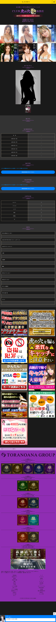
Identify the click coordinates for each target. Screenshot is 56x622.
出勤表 (14, 578)
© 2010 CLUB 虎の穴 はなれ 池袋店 (28, 598)
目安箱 (41, 589)
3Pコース (15, 587)
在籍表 (41, 578)
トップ (41, 575)
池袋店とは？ (14, 576)
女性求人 (14, 592)
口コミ (14, 595)
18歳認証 (14, 575)
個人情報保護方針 (41, 590)
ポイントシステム (41, 586)
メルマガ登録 (14, 586)
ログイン (41, 584)
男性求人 (41, 592)
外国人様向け (41, 587)
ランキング (41, 581)
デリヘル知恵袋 (14, 589)
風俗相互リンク (14, 590)
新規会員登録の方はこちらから (28, 172)
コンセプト (41, 576)
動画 (14, 581)
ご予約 (14, 584)
